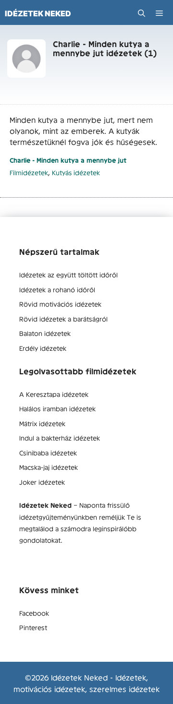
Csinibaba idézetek (48, 452)
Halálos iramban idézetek (57, 408)
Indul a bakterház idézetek (59, 437)
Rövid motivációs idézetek (60, 304)
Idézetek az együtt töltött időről (68, 274)
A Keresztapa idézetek (53, 394)
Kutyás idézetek (76, 172)
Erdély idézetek (42, 348)
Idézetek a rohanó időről (57, 289)
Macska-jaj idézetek (48, 467)
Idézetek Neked (38, 13)
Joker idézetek (42, 482)
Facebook (34, 613)
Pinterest (33, 627)
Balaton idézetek (45, 333)
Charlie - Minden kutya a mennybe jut (68, 160)
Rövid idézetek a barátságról (63, 318)
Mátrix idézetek (42, 423)
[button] (141, 13)
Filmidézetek (29, 172)
